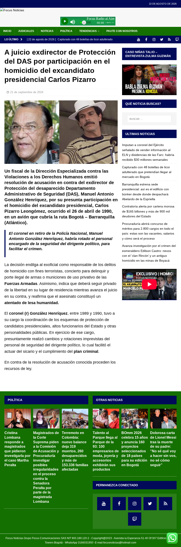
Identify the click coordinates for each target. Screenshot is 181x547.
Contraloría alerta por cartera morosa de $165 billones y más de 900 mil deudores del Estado (148, 211)
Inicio (7, 31)
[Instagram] (154, 39)
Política (66, 31)
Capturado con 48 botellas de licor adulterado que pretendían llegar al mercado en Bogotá (146, 172)
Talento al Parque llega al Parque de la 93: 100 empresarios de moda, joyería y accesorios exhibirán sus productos (106, 451)
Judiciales (26, 31)
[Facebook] (146, 39)
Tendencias (88, 31)
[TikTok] (169, 39)
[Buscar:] (149, 119)
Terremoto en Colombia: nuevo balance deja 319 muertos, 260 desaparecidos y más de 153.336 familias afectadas (75, 451)
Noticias (47, 31)
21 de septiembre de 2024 (26, 92)
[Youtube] (138, 39)
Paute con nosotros (122, 31)
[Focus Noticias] (12, 10)
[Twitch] (177, 39)
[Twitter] (162, 39)
